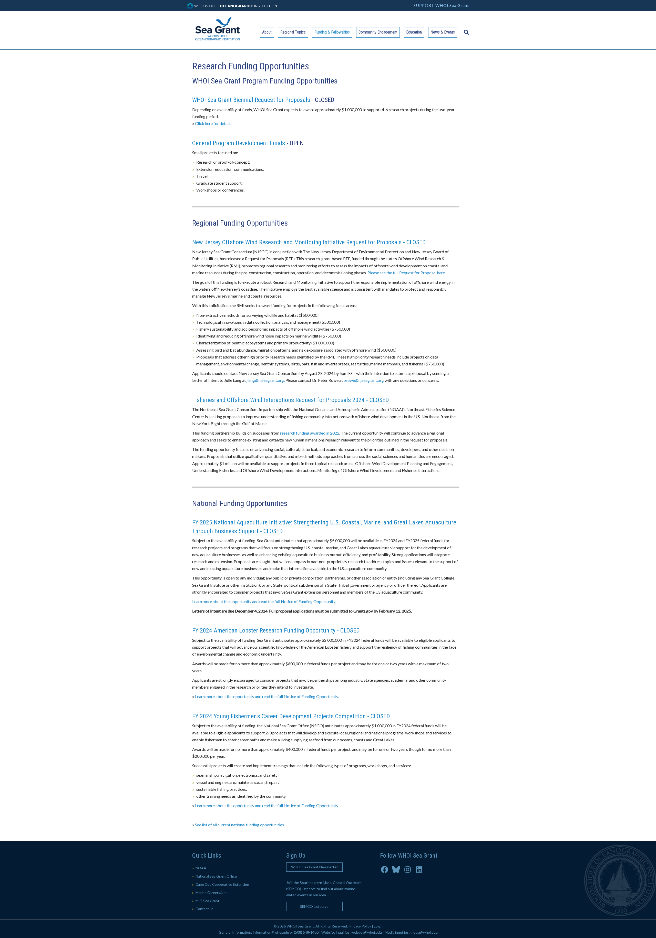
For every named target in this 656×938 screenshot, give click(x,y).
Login (378, 926)
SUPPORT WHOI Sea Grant (441, 5)
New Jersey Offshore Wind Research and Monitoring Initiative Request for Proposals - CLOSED (309, 242)
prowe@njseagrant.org (364, 380)
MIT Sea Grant (207, 901)
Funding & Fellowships (332, 32)
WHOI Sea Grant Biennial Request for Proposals (251, 99)
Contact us (204, 909)
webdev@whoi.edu (366, 932)
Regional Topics (293, 32)
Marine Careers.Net (211, 892)
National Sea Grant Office (216, 876)
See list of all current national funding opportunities (239, 824)
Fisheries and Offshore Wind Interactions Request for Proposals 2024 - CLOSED (290, 400)
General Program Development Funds (238, 143)
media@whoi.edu (424, 932)
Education (414, 32)
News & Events (442, 32)
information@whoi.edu (271, 932)
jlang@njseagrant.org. (266, 380)
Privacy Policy (360, 926)
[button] (314, 867)
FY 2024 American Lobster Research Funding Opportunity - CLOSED (276, 630)
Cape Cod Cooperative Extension (222, 884)
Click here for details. (213, 123)
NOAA (201, 868)
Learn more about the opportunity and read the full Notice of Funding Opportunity (263, 601)
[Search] (465, 30)
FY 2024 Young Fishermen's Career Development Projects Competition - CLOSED (291, 716)
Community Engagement (377, 32)
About (267, 32)
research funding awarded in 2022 (309, 432)
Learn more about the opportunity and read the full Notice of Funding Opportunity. (267, 696)
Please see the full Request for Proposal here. (406, 272)
